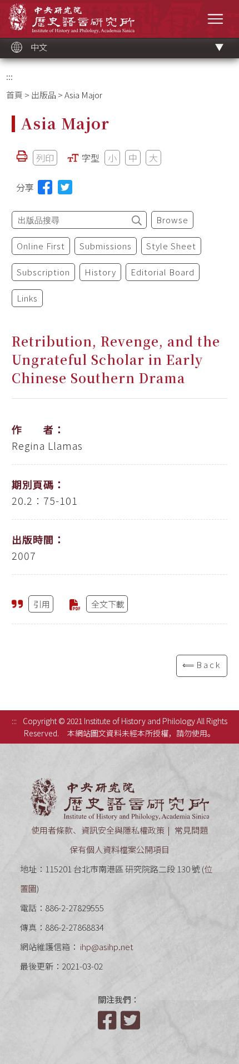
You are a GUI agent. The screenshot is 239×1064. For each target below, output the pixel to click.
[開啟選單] (215, 18)
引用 (41, 604)
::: (9, 76)
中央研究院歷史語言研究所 (71, 18)
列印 (45, 157)
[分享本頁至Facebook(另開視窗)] (45, 187)
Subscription (43, 272)
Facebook (108, 1020)
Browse (172, 219)
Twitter (131, 1020)
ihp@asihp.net (106, 946)
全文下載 (108, 604)
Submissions (105, 246)
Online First (41, 246)
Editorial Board (163, 272)
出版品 (43, 95)
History (100, 272)
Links (27, 298)
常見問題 (191, 830)
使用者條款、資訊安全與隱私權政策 (98, 830)
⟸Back (201, 664)
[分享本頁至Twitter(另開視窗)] (65, 187)
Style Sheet (171, 246)
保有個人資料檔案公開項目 (119, 849)
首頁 (14, 95)
